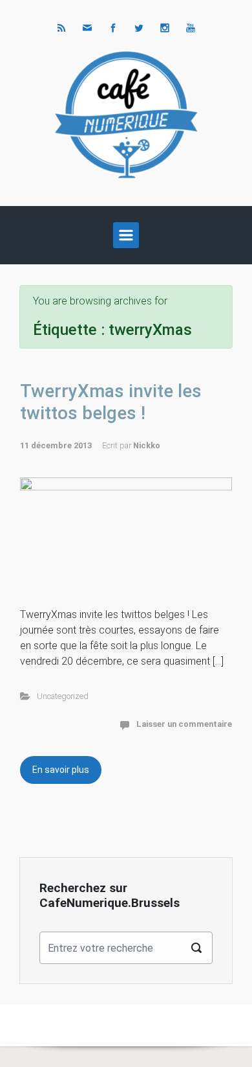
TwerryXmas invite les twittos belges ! (111, 402)
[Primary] (126, 235)
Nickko (146, 445)
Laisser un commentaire (184, 724)
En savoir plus (60, 769)
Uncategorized (63, 696)
